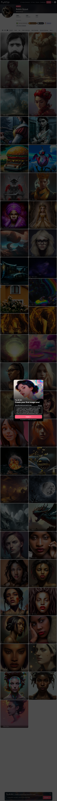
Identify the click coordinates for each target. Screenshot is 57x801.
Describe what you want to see (23, 405)
